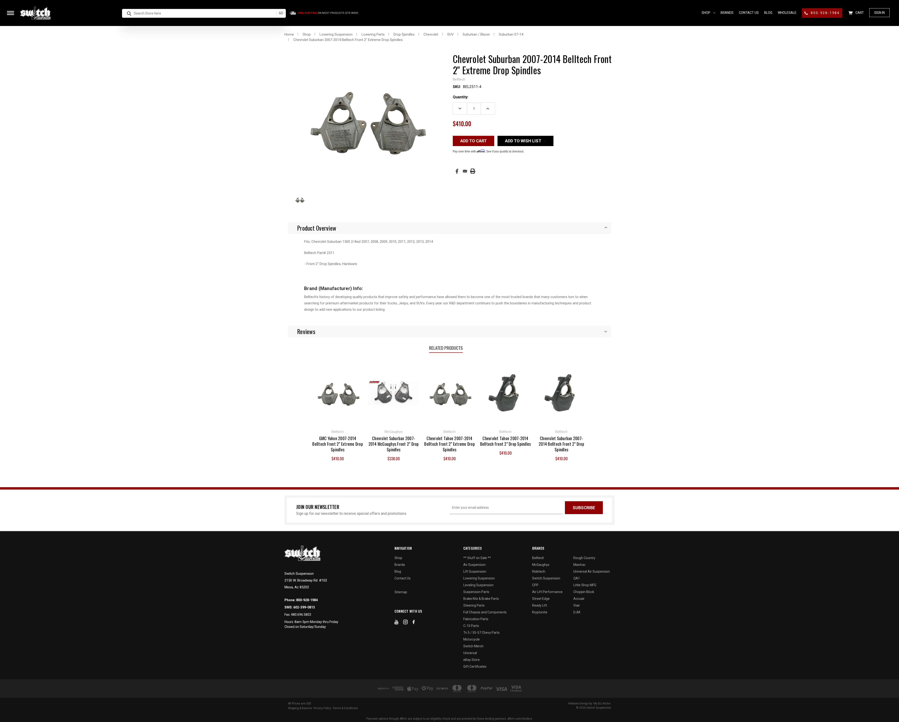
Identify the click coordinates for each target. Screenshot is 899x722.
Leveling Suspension (478, 585)
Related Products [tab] (446, 347)
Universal (470, 653)
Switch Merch (473, 646)
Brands (727, 13)
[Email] (465, 171)
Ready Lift (539, 605)
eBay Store (471, 660)
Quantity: (460, 97)
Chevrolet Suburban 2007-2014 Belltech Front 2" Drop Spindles (561, 444)
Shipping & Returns (300, 708)
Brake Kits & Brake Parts (481, 598)
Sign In (879, 13)
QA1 (576, 578)
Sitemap (400, 592)
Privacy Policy (322, 708)
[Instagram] (405, 623)
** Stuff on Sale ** (477, 558)
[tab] (449, 228)
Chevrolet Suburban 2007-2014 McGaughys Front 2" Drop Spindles (393, 444)
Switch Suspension (546, 578)
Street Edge (541, 598)
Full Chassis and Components (485, 612)
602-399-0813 (304, 607)
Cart (859, 13)
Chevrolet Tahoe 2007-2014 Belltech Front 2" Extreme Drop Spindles (449, 444)
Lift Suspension (474, 571)
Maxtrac (579, 565)
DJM (576, 612)
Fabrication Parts (475, 619)
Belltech (538, 558)
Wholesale (787, 13)
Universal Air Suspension (591, 571)
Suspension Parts (476, 592)
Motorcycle (471, 639)
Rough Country (584, 558)
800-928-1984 (825, 13)
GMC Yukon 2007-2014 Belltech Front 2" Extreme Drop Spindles (337, 444)
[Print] (472, 171)
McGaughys (540, 565)
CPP (535, 585)
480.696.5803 (301, 614)
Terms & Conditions (345, 708)
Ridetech (538, 571)
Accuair (579, 598)
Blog (768, 13)
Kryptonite (539, 612)
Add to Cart (338, 392)
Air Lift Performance (547, 592)
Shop (706, 13)
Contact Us (749, 13)
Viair (576, 605)
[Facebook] (457, 171)
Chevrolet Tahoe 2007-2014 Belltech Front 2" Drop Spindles (505, 441)
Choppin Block (583, 592)
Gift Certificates (474, 666)
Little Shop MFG (584, 585)
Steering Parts (474, 605)
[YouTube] (396, 623)
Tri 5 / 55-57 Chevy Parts (481, 632)
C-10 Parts (471, 626)
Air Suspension (474, 565)
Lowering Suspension (479, 578)
